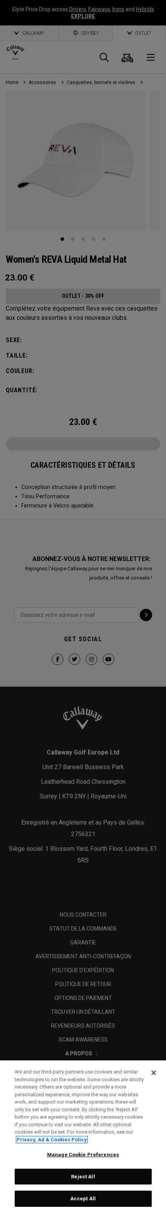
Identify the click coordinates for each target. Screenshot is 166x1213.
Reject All (83, 1176)
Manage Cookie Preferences (83, 1155)
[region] (83, 1136)
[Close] (153, 1072)
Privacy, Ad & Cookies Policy (52, 1139)
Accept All (83, 1198)
